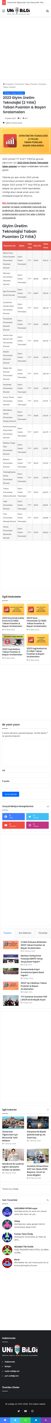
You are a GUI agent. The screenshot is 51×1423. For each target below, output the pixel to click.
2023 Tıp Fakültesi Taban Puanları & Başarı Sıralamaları (34, 986)
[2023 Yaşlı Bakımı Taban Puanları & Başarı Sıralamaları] (13, 640)
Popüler (8, 933)
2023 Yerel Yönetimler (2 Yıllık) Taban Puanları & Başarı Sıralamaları (37, 622)
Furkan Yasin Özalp (23, 1234)
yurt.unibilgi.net (12, 1376)
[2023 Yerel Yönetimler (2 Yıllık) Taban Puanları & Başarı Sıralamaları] (38, 609)
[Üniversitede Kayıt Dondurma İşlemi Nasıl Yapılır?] (11, 971)
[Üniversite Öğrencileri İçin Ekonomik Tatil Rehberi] (13, 1122)
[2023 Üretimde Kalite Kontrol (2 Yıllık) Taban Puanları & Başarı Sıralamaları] (13, 609)
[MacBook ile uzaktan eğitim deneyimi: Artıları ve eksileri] (13, 1155)
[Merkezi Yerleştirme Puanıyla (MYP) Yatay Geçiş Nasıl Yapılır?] (11, 958)
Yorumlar (42, 933)
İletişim (8, 1366)
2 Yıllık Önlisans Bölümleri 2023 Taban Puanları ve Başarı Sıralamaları (34, 945)
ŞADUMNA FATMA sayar (26, 1208)
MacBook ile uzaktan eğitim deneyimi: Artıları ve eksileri (13, 1166)
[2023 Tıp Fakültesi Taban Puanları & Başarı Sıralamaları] (11, 986)
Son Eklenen (25, 933)
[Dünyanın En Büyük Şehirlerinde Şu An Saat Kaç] (38, 1122)
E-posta (5, 781)
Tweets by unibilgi (10, 1189)
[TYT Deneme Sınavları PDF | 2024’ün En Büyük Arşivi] (11, 1000)
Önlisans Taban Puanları (14, 93)
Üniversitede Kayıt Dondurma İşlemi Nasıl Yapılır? (32, 972)
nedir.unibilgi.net (12, 1371)
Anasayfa (9, 84)
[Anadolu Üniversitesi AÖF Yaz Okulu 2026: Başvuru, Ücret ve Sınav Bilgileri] (38, 1156)
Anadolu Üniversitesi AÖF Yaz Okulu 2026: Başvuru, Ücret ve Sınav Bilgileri (37, 1170)
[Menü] (3, 12)
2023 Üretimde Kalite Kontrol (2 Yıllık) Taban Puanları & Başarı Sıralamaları (13, 622)
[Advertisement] (25, 51)
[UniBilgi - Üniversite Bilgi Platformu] (18, 11)
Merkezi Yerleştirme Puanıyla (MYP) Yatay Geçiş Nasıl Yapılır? (32, 958)
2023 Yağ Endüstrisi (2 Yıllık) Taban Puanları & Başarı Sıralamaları (37, 652)
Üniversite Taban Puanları (26, 84)
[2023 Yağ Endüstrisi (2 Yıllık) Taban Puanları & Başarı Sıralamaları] (38, 640)
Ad (3, 770)
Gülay (17, 1221)
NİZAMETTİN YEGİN (23, 1246)
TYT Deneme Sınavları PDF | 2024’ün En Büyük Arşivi (34, 998)
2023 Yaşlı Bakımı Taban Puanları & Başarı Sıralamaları (12, 652)
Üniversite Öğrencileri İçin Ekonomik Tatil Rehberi (29, 2)
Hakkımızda (10, 1362)
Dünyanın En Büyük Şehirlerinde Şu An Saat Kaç (36, 1134)
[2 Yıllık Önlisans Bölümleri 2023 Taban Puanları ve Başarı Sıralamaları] (11, 945)
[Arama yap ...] (47, 12)
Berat (16, 1259)
